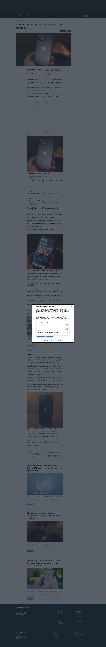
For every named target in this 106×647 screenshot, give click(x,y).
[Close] (72, 307)
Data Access (53, 340)
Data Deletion (46, 340)
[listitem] (53, 322)
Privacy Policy (59, 340)
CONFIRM (45, 336)
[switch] (66, 325)
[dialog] (53, 323)
